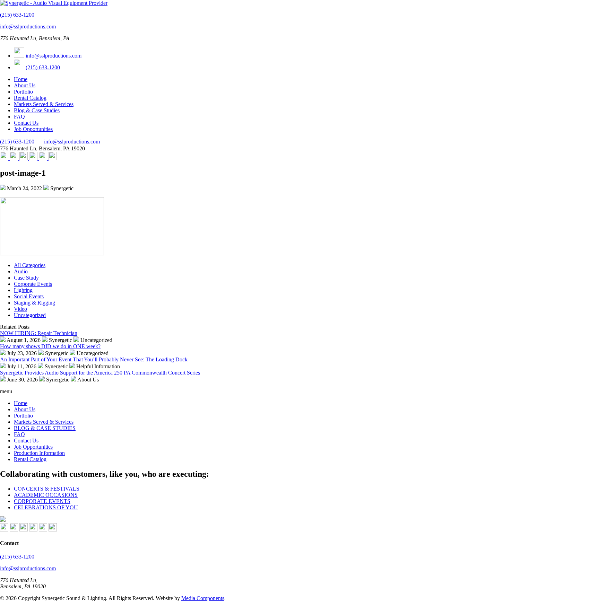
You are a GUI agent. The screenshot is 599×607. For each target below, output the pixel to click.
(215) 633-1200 (17, 15)
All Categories (29, 265)
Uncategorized (30, 315)
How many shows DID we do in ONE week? (50, 346)
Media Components (202, 598)
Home (20, 79)
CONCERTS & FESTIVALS (46, 489)
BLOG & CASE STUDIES (45, 428)
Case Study (26, 278)
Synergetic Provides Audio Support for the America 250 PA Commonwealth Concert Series (100, 373)
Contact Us (26, 123)
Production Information (39, 453)
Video (20, 309)
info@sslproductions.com (28, 26)
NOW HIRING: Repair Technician (38, 333)
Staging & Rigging (34, 303)
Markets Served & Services (43, 104)
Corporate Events (33, 284)
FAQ (19, 117)
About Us (24, 85)
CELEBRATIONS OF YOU (46, 507)
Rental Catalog (30, 98)
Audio (21, 271)
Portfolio (23, 92)
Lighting (23, 290)
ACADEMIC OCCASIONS (46, 495)
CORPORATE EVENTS (42, 501)
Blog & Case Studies (37, 110)
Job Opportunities (33, 129)
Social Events (29, 296)
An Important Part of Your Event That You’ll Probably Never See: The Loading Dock (94, 359)
